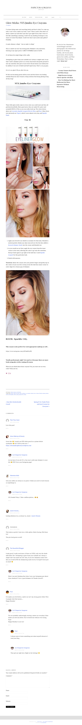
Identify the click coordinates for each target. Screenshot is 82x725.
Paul (11, 591)
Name (7, 690)
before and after (16, 393)
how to (35, 393)
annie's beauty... (14, 510)
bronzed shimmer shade (15, 245)
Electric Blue (32, 111)
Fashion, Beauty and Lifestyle (16, 392)
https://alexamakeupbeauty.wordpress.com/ (18, 445)
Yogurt (19, 113)
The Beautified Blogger (17, 548)
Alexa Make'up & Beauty (17, 436)
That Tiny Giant (14, 420)
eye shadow (28, 393)
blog (20, 393)
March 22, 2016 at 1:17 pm (14, 477)
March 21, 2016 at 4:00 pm (14, 529)
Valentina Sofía (14, 475)
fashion (32, 393)
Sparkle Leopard (23, 111)
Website (8, 701)
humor (38, 393)
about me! (64, 61)
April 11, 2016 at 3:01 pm (14, 422)
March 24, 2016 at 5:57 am (17, 457)
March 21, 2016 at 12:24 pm (17, 573)
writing (25, 394)
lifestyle (40, 393)
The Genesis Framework (48, 721)
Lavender (14, 111)
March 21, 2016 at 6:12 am (17, 612)
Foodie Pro (39, 721)
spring (18, 394)
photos (15, 394)
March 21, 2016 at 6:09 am (14, 593)
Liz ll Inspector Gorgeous (19, 455)
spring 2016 (21, 394)
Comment (9, 676)
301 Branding (43, 722)
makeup (44, 393)
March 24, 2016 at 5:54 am (14, 438)
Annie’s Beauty (36, 516)
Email (7, 696)
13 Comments (8, 25)
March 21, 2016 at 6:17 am (19, 633)
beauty (12, 393)
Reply (7, 428)
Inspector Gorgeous (41, 7)
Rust (40, 111)
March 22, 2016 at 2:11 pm (17, 494)
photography (11, 394)
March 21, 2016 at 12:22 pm (15, 550)
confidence (24, 393)
